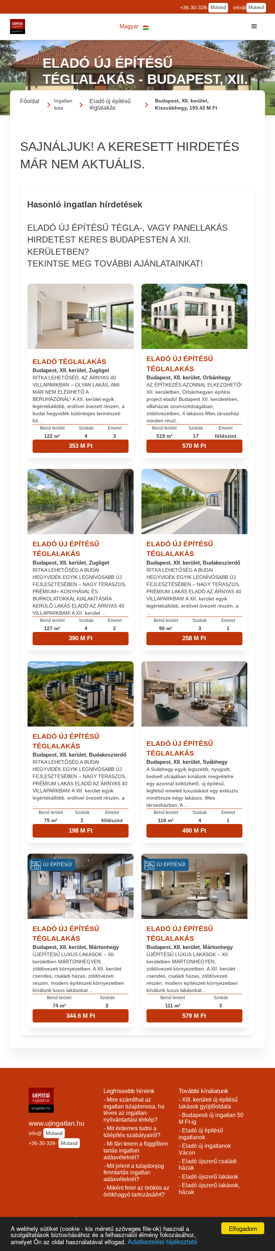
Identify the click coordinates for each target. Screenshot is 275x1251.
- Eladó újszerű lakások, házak (209, 1188)
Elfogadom (243, 1228)
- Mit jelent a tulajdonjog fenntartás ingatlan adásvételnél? (133, 1172)
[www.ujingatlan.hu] (17, 26)
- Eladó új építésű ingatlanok (201, 1133)
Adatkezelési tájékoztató (162, 1241)
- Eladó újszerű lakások (208, 1177)
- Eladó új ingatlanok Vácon (205, 1149)
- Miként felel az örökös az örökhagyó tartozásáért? (136, 1191)
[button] (134, 26)
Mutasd (218, 7)
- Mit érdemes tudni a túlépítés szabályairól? (131, 1131)
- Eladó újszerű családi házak (208, 1164)
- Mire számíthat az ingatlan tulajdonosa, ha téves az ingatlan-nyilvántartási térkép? (133, 1110)
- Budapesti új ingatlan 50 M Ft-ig (211, 1118)
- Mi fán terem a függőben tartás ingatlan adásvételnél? (135, 1150)
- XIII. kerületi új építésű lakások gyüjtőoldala (208, 1103)
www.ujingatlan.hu (57, 1123)
